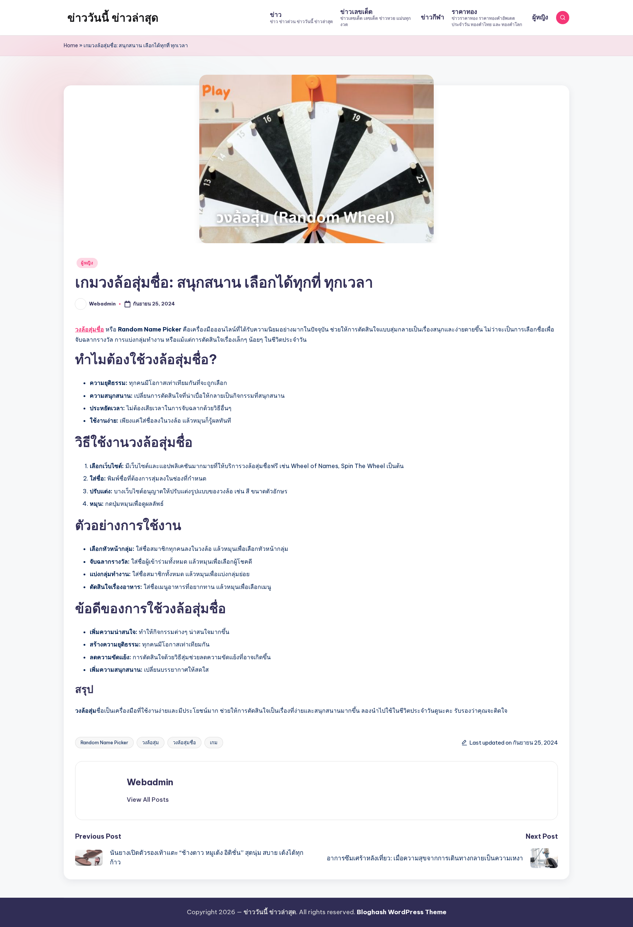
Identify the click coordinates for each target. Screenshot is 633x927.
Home (71, 45)
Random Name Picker (104, 742)
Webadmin (150, 781)
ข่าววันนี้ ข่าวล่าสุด (112, 18)
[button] (148, 799)
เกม (214, 742)
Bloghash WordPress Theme (402, 912)
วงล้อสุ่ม (150, 742)
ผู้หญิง (87, 263)
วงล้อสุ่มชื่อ (89, 329)
